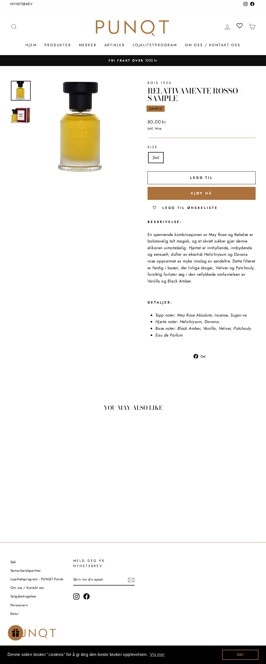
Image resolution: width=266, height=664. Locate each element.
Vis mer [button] (157, 654)
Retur (14, 613)
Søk (13, 561)
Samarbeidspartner (25, 570)
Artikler (114, 45)
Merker (88, 45)
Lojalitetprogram (155, 45)
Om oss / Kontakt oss (213, 45)
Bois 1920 (160, 82)
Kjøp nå (201, 193)
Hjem (31, 45)
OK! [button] (240, 655)
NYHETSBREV (21, 3)
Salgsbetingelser (23, 596)
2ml (155, 158)
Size (153, 146)
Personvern (19, 605)
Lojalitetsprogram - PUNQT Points (36, 579)
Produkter (57, 45)
